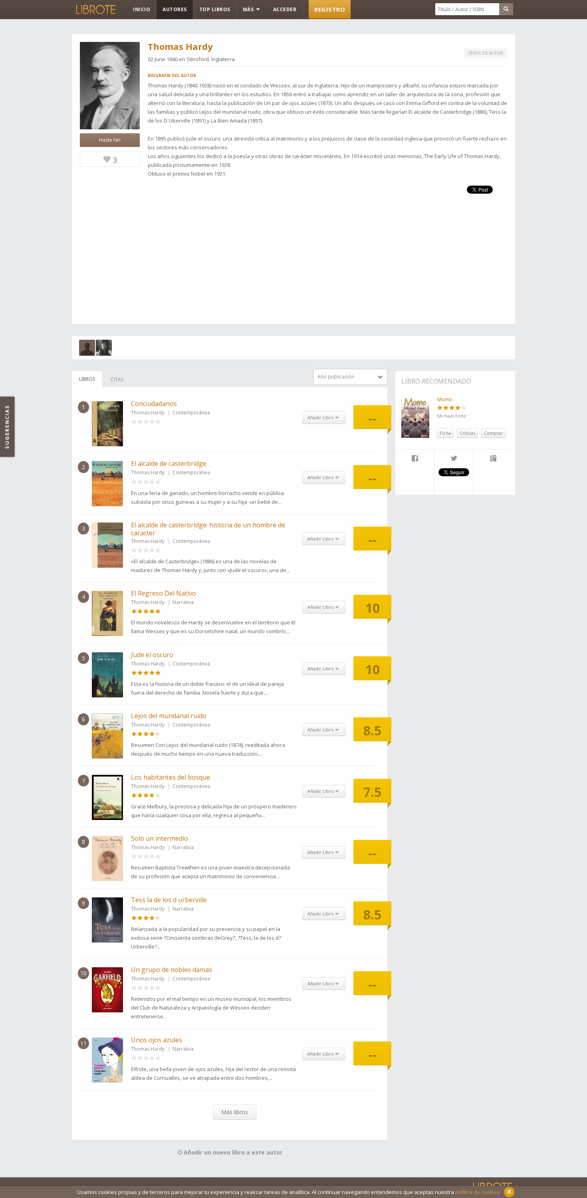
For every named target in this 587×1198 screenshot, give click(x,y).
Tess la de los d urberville (169, 899)
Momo (444, 399)
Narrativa (183, 602)
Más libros (234, 1112)
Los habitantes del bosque (170, 777)
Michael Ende (451, 416)
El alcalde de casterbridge (168, 463)
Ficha (445, 433)
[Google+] (493, 459)
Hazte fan (110, 140)
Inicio (141, 9)
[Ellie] (104, 348)
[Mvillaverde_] (87, 348)
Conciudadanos (154, 403)
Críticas (467, 433)
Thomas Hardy (148, 412)
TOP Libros (214, 9)
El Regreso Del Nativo (163, 593)
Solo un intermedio (159, 838)
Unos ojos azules (156, 1040)
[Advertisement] (293, 268)
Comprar (493, 433)
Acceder (285, 9)
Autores (175, 9)
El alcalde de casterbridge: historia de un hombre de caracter (208, 529)
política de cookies (477, 1192)
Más (249, 9)
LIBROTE (95, 9)
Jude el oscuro (152, 654)
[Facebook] (414, 459)
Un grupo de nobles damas (171, 969)
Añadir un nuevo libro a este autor (233, 1152)
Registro (329, 9)
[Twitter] (453, 459)
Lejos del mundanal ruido (168, 715)
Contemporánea (191, 412)
